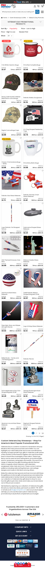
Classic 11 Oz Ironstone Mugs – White (11, 162)
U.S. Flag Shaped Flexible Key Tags (32, 130)
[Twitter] (26, 563)
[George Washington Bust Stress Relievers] (33, 376)
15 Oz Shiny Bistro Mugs (31, 163)
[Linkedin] (18, 563)
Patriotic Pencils (28, 359)
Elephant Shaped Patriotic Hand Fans (32, 424)
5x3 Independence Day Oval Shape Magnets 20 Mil (11, 391)
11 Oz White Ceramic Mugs (10, 65)
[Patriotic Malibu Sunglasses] (33, 82)
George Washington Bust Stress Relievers (31, 391)
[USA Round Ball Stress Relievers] (11, 278)
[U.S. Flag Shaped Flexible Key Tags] (33, 115)
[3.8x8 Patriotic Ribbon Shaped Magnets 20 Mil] (33, 278)
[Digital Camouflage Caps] (11, 115)
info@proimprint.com (18, 490)
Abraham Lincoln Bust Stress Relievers (11, 424)
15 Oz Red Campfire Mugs (31, 65)
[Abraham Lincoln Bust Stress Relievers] (11, 409)
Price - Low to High (28, 28)
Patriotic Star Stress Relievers (11, 195)
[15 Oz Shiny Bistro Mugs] (33, 147)
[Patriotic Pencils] (33, 343)
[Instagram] (16, 563)
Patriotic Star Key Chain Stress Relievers (31, 195)
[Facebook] (23, 563)
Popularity (13, 28)
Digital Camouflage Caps (10, 130)
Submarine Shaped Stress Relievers (32, 228)
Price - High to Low (8, 32)
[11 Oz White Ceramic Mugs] (11, 49)
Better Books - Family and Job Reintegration (10, 358)
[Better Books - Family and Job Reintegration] (11, 343)
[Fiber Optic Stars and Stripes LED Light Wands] (11, 311)
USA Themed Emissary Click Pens (11, 260)
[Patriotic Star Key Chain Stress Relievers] (33, 180)
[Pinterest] (29, 563)
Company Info (21, 527)
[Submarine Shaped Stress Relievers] (33, 213)
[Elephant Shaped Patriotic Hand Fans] (33, 409)
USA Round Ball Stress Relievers (9, 293)
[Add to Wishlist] (21, 40)
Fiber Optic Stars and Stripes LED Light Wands (11, 326)
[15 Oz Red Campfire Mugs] (33, 49)
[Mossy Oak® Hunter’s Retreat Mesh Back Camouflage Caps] (11, 82)
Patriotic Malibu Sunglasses (32, 97)
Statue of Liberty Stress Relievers (30, 260)
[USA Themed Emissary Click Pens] (11, 245)
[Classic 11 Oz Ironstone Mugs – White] (11, 147)
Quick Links (21, 531)
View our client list (21, 520)
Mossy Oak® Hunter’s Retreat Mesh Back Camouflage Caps (11, 97)
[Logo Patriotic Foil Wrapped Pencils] (11, 213)
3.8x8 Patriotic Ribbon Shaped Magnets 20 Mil (31, 293)
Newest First (23, 32)
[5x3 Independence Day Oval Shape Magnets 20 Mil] (11, 376)
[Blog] (21, 563)
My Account (21, 536)
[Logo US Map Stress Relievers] (33, 311)
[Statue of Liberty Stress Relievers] (33, 245)
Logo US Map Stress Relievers (33, 326)
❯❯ (43, 433)
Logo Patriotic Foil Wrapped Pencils (11, 228)
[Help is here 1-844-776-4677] (38, 6)
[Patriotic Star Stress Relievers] (11, 180)
